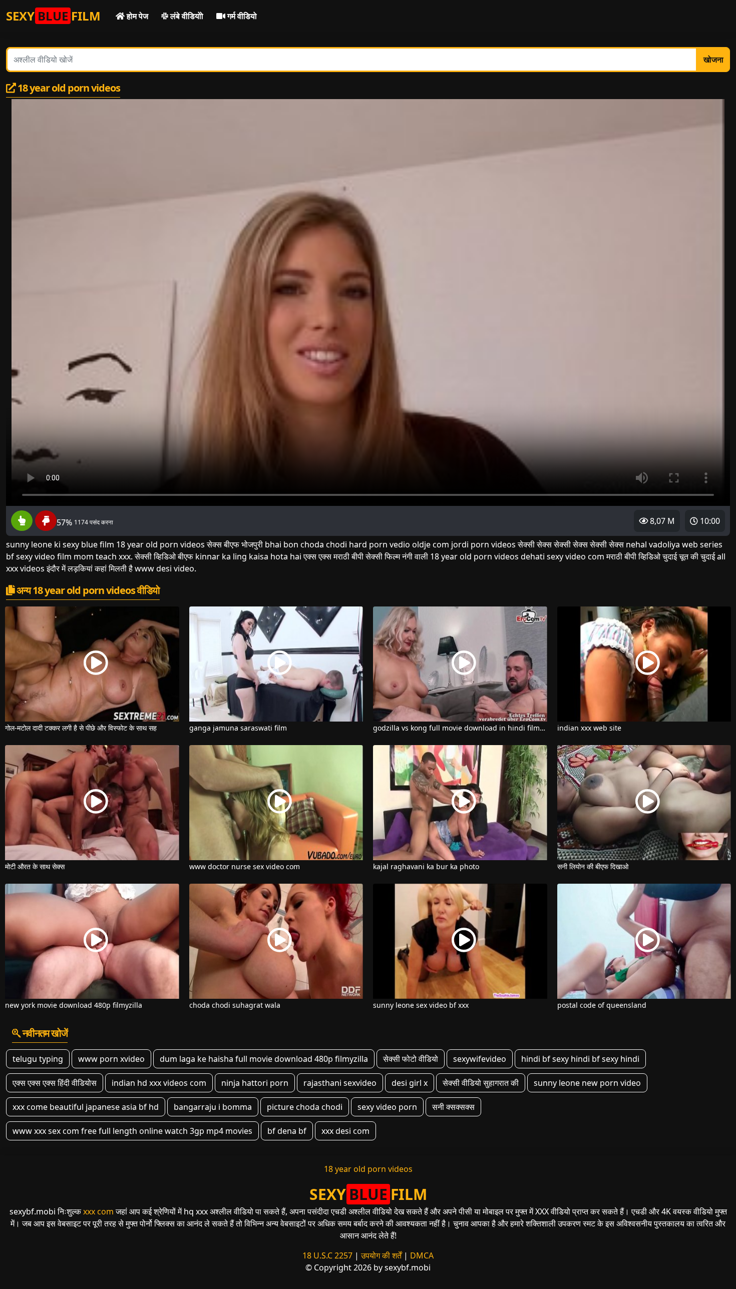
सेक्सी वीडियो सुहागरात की (481, 1082)
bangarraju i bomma (213, 1106)
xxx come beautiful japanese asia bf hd (86, 1106)
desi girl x (410, 1082)
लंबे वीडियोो (185, 16)
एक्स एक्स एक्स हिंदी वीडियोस (55, 1082)
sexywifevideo (479, 1058)
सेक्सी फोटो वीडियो (410, 1058)
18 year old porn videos (368, 1168)
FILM (53, 16)
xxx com (98, 1211)
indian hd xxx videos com (159, 1082)
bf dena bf (286, 1130)
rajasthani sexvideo (340, 1082)
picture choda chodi (304, 1106)
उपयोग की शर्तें (381, 1255)
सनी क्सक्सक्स (453, 1106)
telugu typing (38, 1058)
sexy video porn (387, 1106)
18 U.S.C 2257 (327, 1255)
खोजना (713, 59)
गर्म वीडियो (241, 16)
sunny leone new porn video (587, 1082)
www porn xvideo (111, 1058)
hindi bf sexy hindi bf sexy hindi (580, 1058)
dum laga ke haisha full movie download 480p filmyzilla (264, 1058)
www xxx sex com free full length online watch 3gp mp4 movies (132, 1130)
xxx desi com (345, 1130)
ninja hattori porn (254, 1082)
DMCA (422, 1255)
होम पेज (136, 16)
